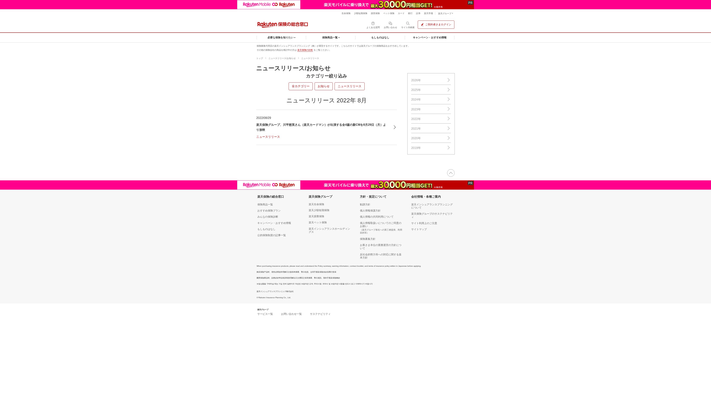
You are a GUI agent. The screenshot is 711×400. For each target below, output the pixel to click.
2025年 (416, 89)
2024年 (416, 99)
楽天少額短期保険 (319, 210)
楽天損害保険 (316, 216)
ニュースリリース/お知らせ (282, 58)
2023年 (416, 109)
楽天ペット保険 (318, 222)
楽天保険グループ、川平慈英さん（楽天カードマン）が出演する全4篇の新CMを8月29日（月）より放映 (321, 127)
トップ (259, 58)
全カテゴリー (301, 86)
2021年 (416, 128)
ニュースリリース (310, 58)
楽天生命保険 (316, 204)
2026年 (416, 80)
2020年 (416, 138)
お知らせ (324, 86)
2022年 (416, 119)
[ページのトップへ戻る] (451, 173)
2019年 (416, 147)
